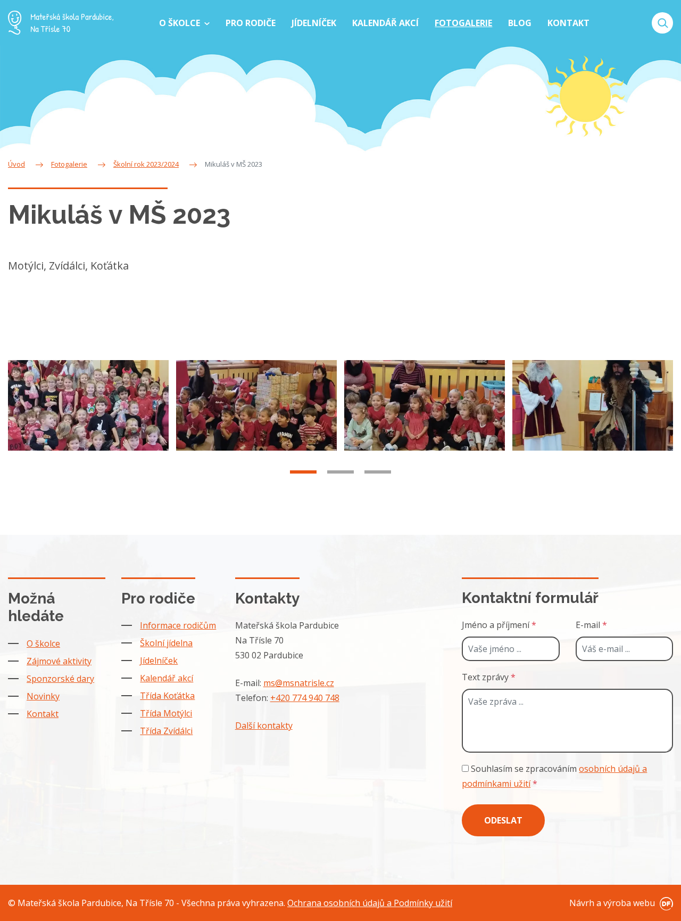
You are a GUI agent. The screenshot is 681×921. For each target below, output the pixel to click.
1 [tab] (303, 472)
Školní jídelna (166, 643)
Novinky (43, 696)
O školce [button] (180, 23)
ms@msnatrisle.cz (298, 683)
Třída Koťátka (167, 696)
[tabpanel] (88, 405)
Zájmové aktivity (59, 661)
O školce (43, 643)
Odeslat (503, 820)
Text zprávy (489, 677)
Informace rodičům (178, 625)
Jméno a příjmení (499, 625)
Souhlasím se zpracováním (554, 776)
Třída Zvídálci (166, 731)
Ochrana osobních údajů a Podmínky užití (369, 903)
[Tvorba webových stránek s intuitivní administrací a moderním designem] (665, 903)
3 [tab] (377, 472)
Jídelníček (159, 660)
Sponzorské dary (60, 678)
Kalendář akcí (166, 678)
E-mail (591, 625)
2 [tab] (340, 472)
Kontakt (43, 714)
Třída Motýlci (166, 713)
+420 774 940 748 (304, 698)
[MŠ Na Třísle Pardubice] (60, 23)
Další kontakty (264, 725)
